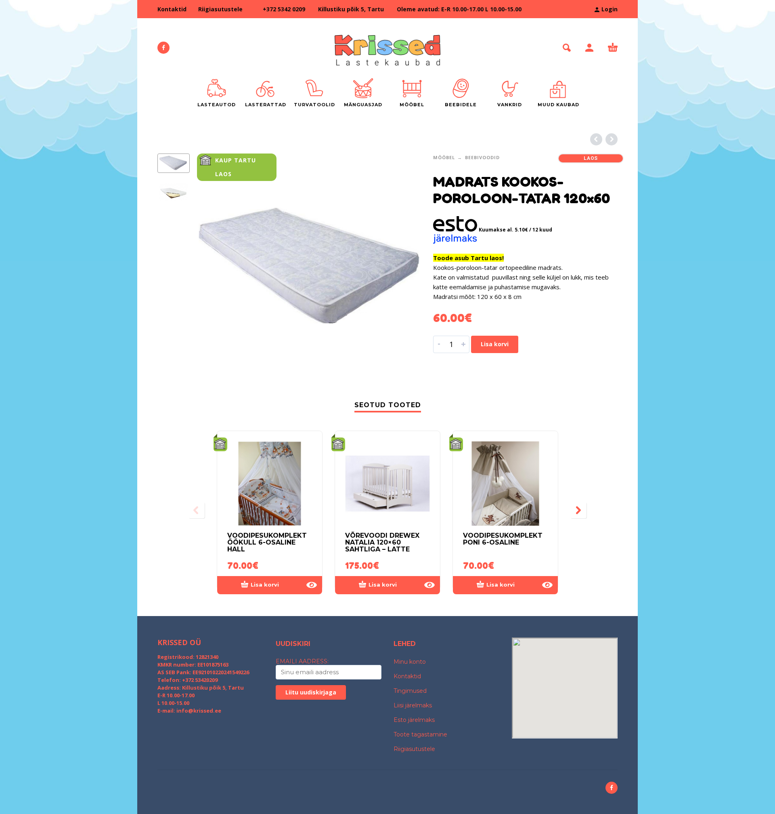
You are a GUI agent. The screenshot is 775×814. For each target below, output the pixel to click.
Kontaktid (171, 9)
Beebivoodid (482, 157)
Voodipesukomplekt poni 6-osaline (502, 539)
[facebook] (163, 48)
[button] (567, 48)
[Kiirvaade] (311, 585)
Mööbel (444, 157)
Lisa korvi (495, 344)
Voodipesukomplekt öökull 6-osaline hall (267, 542)
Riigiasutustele (220, 9)
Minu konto (410, 661)
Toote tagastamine (420, 734)
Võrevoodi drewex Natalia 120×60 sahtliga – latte (382, 542)
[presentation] (214, 265)
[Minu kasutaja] (589, 48)
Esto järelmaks (414, 720)
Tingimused (410, 690)
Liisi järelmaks (413, 705)
